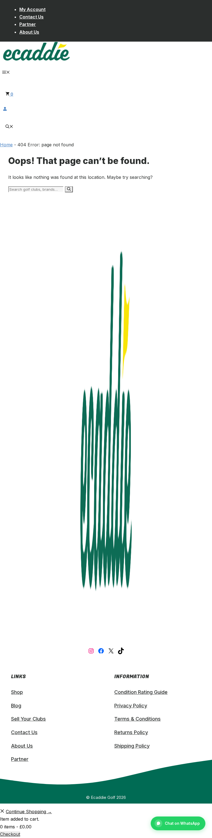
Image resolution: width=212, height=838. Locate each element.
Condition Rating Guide (141, 692)
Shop (17, 692)
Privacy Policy (130, 705)
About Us (29, 32)
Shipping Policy (132, 746)
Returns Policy (131, 732)
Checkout (10, 834)
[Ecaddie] (36, 59)
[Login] (106, 109)
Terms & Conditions (137, 719)
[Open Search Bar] (9, 127)
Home (6, 144)
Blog (16, 705)
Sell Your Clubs (28, 719)
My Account (32, 9)
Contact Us (31, 17)
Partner (27, 24)
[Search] (69, 189)
